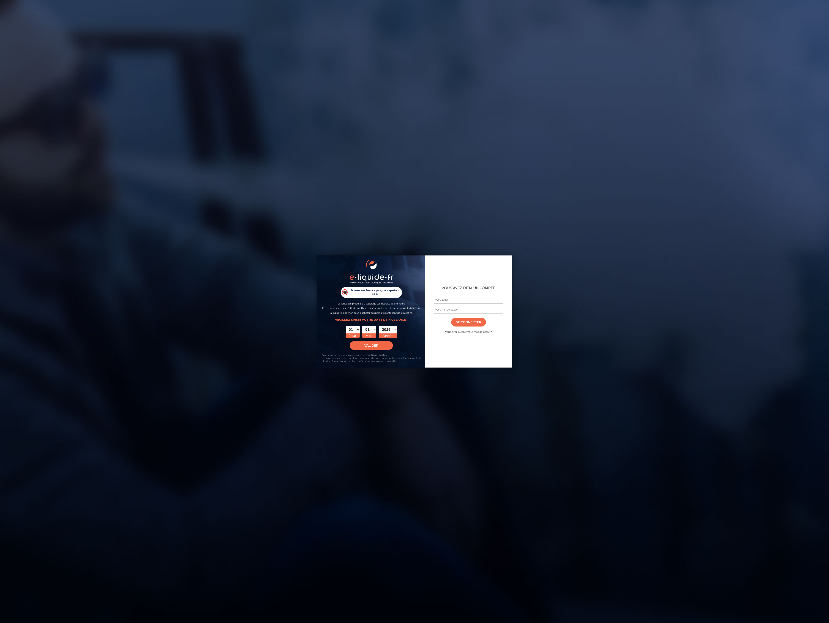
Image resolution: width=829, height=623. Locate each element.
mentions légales (376, 355)
